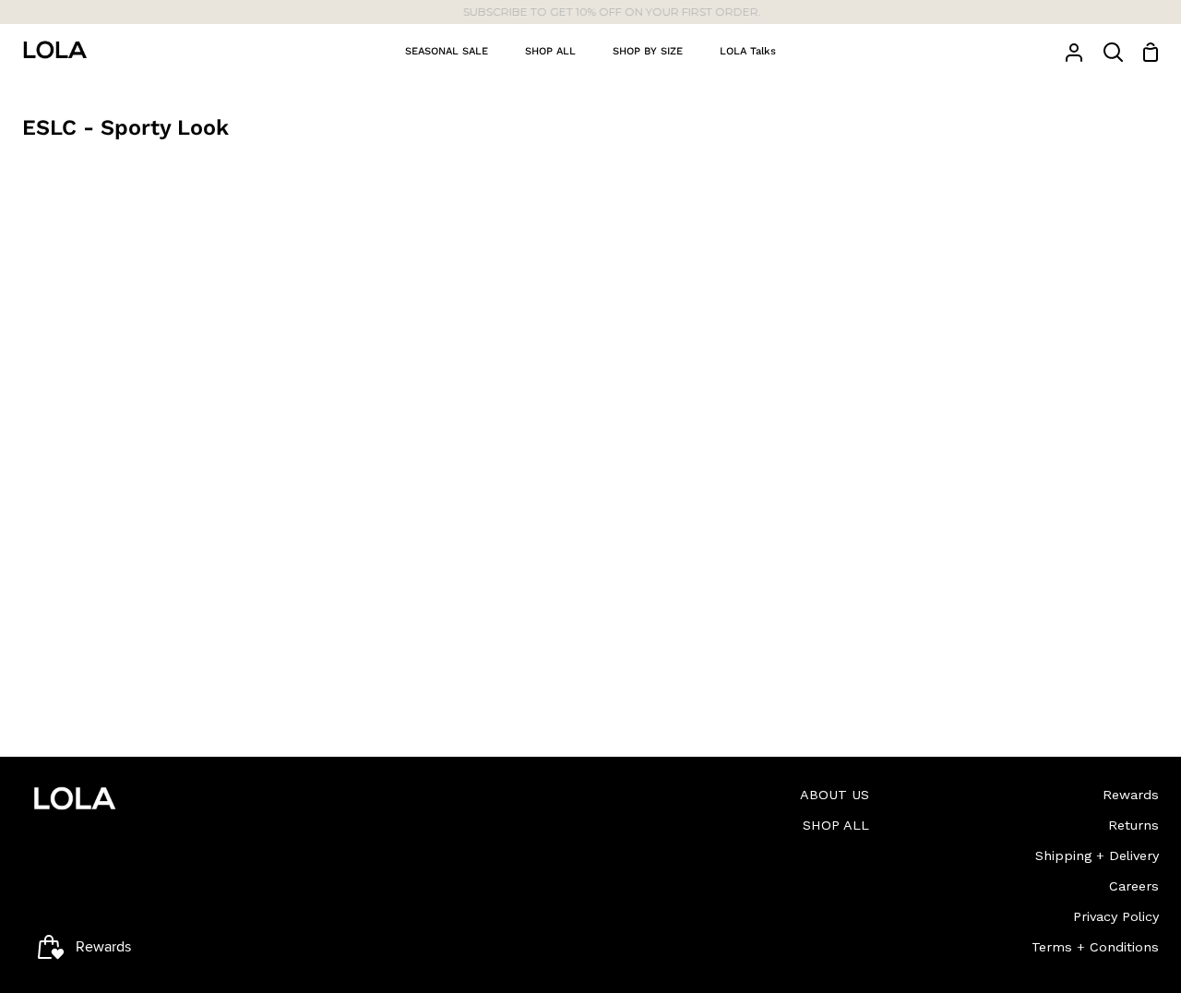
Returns (1133, 825)
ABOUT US (834, 794)
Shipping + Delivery (1097, 855)
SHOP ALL (836, 825)
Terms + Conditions (1095, 946)
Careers (1134, 886)
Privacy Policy (1116, 916)
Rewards (1131, 794)
